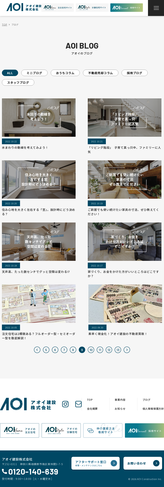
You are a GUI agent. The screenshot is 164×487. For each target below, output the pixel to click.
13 (117, 350)
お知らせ (120, 408)
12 (109, 350)
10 (91, 350)
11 (100, 350)
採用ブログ (134, 73)
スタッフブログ (18, 82)
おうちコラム (65, 73)
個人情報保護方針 (153, 408)
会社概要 (92, 408)
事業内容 (120, 400)
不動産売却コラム (100, 73)
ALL (10, 73)
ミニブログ (34, 73)
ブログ (147, 400)
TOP (4, 24)
